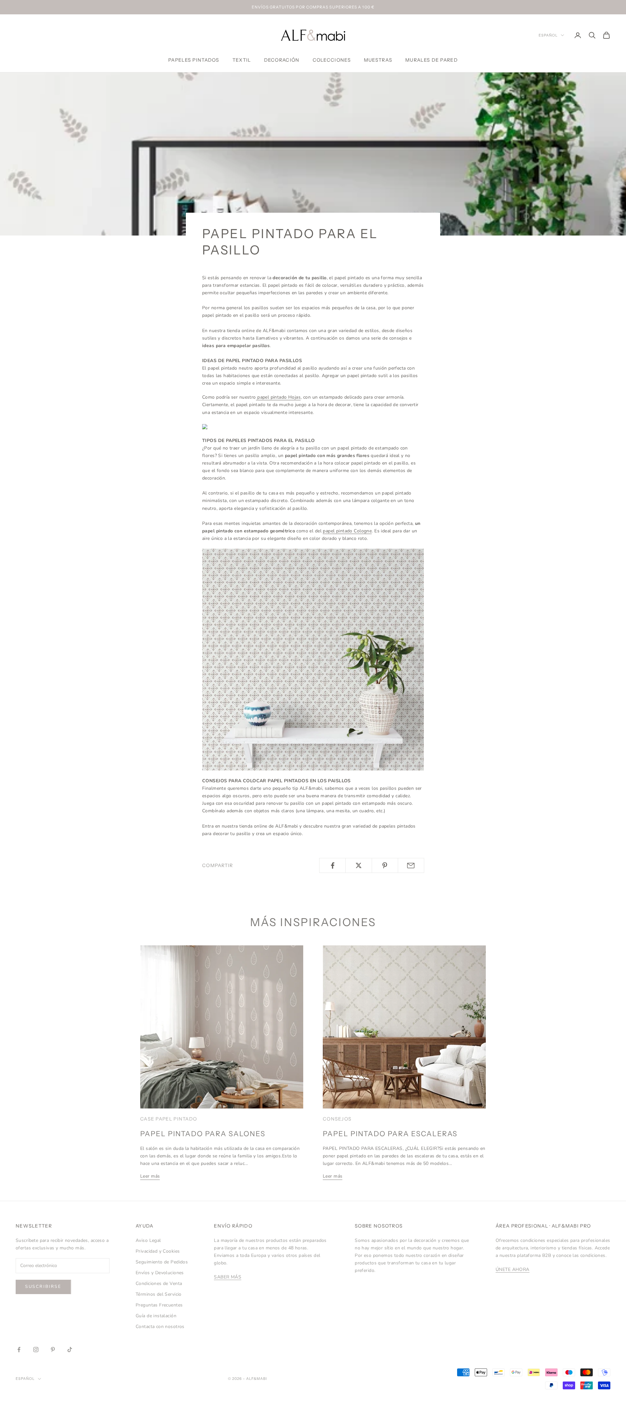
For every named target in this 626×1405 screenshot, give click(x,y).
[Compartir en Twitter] (358, 865)
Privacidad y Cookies (158, 1251)
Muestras (378, 60)
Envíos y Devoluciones (160, 1273)
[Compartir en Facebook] (332, 865)
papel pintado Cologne (347, 531)
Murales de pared (431, 60)
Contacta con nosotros (160, 1326)
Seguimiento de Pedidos (162, 1262)
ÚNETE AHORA (512, 1269)
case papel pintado (168, 1119)
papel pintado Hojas (278, 397)
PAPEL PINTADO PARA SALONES (202, 1133)
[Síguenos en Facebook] (19, 1349)
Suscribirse (43, 1287)
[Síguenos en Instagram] (36, 1349)
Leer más (150, 1176)
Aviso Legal (148, 1240)
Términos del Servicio (159, 1294)
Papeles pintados (193, 60)
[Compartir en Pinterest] (385, 865)
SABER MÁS (227, 1277)
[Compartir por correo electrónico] (411, 865)
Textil (241, 60)
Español (548, 35)
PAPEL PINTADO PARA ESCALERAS (390, 1133)
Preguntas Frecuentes (159, 1305)
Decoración (282, 60)
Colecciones (332, 60)
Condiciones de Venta (159, 1283)
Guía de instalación (156, 1316)
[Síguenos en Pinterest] (53, 1349)
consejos (337, 1119)
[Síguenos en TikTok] (70, 1349)
